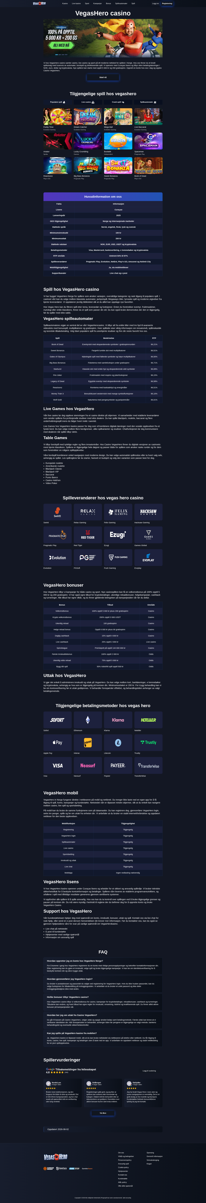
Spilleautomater (146, 102)
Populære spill (56, 102)
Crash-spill (116, 102)
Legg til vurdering (149, 1071)
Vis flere (103, 1113)
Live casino (86, 102)
